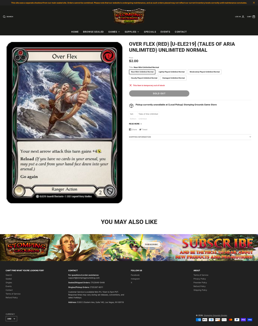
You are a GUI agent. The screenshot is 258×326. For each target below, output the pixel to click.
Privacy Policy (200, 279)
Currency (10, 314)
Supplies (131, 31)
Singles (9, 282)
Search (9, 275)
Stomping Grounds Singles (215, 315)
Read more (134, 124)
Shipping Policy (200, 290)
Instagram (135, 279)
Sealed (9, 279)
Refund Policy (12, 297)
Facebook (135, 275)
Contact (181, 31)
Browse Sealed (93, 31)
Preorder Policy (200, 282)
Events (165, 31)
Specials (150, 31)
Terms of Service (13, 294)
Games (112, 31)
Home (74, 31)
